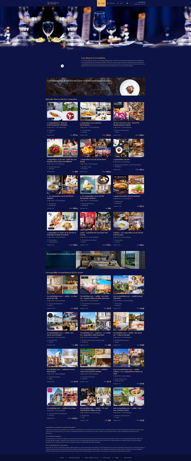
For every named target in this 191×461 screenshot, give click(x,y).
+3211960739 (127, 457)
